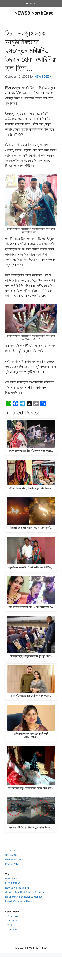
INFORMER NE (12, 883)
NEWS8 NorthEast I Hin (17, 887)
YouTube (12, 929)
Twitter (11, 925)
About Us (10, 850)
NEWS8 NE (11, 878)
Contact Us (11, 854)
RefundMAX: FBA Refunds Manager (24, 896)
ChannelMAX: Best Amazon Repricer (24, 892)
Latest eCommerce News (18, 901)
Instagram (12, 920)
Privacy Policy (12, 863)
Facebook (12, 916)
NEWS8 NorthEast (33, 13)
